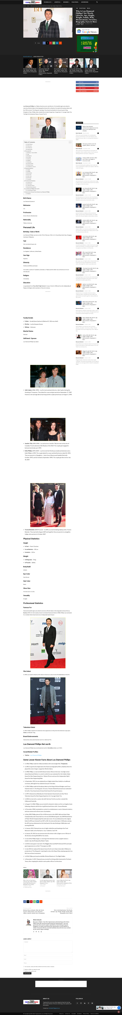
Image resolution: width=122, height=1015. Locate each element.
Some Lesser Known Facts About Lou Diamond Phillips (37, 192)
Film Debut (29, 184)
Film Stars (75, 2)
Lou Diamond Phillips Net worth (32, 188)
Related (29, 193)
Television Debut (30, 185)
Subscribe (95, 91)
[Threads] (42, 932)
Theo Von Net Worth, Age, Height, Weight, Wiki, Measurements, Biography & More (91, 71)
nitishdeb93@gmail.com (54, 1008)
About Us (61, 1013)
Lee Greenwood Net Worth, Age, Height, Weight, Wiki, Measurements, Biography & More (90, 174)
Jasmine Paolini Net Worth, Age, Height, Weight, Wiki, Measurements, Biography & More (90, 206)
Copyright (73, 1013)
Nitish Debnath (80, 23)
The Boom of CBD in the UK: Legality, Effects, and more (89, 144)
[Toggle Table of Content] (69, 142)
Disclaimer (79, 1013)
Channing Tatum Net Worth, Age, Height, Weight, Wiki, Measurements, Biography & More (90, 270)
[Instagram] (81, 1003)
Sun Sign (29, 157)
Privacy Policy (86, 1013)
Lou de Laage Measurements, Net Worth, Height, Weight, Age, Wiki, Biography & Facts (47, 882)
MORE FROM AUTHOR (38, 56)
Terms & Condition (94, 1013)
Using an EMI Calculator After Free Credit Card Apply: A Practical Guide (90, 159)
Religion (29, 160)
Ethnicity (29, 158)
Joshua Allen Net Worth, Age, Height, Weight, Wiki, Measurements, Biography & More (76, 71)
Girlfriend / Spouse (32, 166)
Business (65, 2)
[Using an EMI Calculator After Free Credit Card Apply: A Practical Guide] (78, 159)
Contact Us (67, 1013)
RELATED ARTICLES (27, 56)
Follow (96, 85)
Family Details (30, 163)
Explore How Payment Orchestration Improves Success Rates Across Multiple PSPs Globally (90, 129)
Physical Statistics (29, 168)
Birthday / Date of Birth (32, 152)
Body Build (29, 173)
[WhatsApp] (53, 43)
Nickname (30, 146)
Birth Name (30, 144)
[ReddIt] (60, 43)
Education (29, 162)
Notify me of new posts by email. (30, 971)
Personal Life (28, 151)
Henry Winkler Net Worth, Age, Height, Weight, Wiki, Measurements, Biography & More (60, 71)
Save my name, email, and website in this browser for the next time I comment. (39, 966)
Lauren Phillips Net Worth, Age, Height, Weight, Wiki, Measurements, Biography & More (64, 882)
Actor (28, 6)
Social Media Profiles (31, 190)
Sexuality (29, 179)
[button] (97, 2)
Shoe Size (29, 177)
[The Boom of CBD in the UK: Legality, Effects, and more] (78, 145)
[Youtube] (92, 1003)
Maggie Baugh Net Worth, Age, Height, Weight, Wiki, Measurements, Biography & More (90, 353)
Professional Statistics (30, 180)
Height (28, 169)
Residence (29, 155)
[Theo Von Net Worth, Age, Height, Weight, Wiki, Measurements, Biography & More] (92, 63)
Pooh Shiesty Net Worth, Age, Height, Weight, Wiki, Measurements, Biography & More (90, 238)
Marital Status (30, 165)
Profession (30, 147)
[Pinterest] (50, 43)
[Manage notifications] (119, 1012)
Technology (47, 2)
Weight (28, 171)
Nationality (30, 149)
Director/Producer (82, 8)
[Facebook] (44, 43)
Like (97, 82)
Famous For (29, 182)
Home (24, 6)
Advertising (84, 2)
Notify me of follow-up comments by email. (32, 969)
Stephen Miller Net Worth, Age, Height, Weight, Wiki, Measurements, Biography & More (90, 222)
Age (28, 154)
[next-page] (98, 56)
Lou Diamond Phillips (36, 755)
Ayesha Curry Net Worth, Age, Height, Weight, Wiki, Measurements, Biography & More (90, 286)
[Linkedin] (57, 43)
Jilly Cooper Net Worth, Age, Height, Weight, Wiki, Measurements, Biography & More (89, 254)
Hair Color (29, 176)
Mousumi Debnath (80, 179)
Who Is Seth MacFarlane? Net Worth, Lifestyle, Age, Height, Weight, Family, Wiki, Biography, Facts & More (61, 912)
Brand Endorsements (31, 187)
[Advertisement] (47, 93)
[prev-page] (96, 56)
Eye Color (29, 174)
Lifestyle (57, 2)
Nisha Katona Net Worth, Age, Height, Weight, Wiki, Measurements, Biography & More (90, 304)
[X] (47, 43)
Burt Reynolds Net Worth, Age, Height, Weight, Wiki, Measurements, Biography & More (30, 71)
